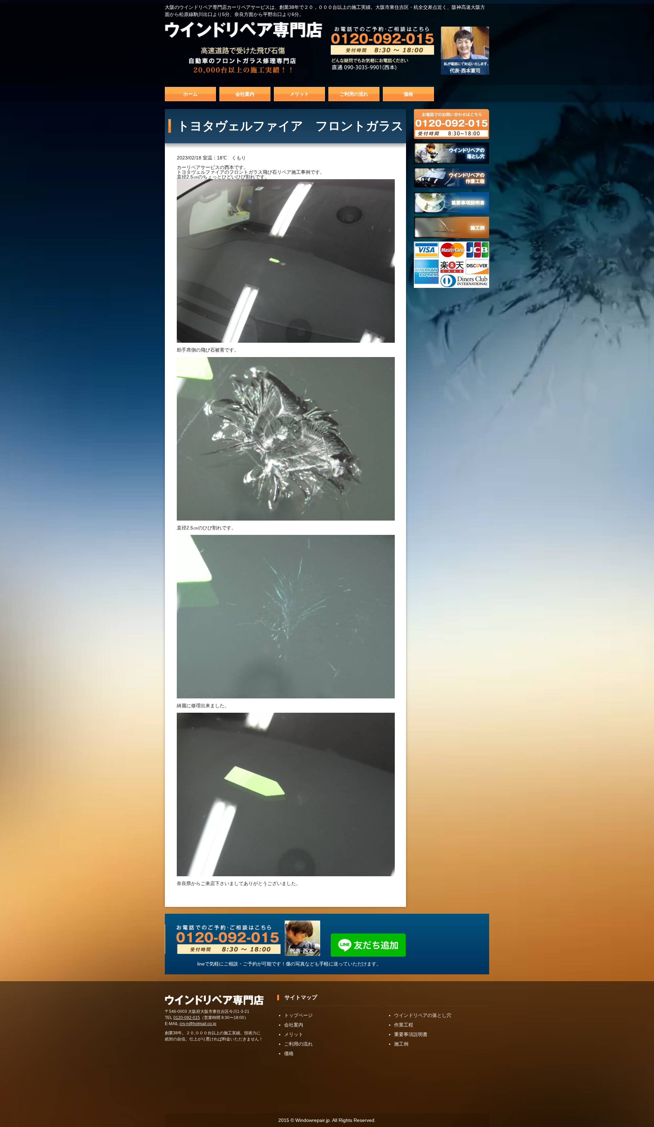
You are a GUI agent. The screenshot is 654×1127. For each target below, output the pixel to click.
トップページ (298, 1015)
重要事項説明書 (410, 1034)
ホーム (190, 94)
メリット (299, 94)
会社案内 (244, 94)
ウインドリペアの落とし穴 (422, 1015)
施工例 (401, 1043)
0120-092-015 (186, 1017)
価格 (408, 94)
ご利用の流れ (354, 94)
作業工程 (403, 1024)
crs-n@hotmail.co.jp (198, 1023)
